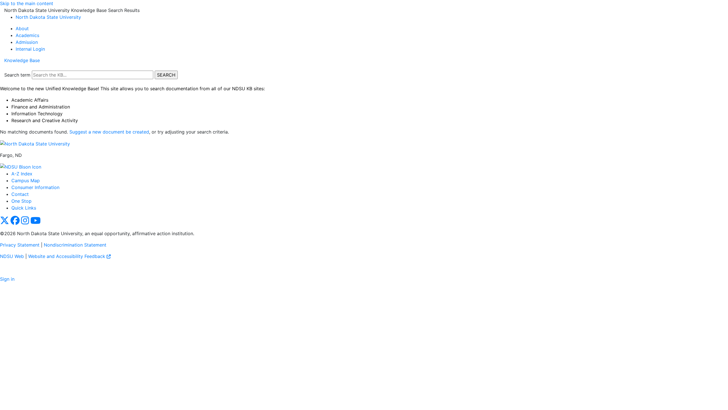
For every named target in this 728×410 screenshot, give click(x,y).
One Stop (21, 201)
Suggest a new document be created (109, 132)
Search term (17, 75)
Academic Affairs (29, 100)
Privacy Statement (20, 245)
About (22, 28)
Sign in (7, 279)
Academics (27, 35)
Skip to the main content (26, 3)
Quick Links (23, 208)
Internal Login (30, 49)
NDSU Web (12, 256)
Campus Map (25, 180)
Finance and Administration (40, 107)
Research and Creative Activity (44, 120)
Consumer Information (35, 187)
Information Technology (37, 113)
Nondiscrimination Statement (75, 245)
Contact (20, 194)
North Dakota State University (48, 17)
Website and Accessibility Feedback (67, 256)
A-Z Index (21, 174)
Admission (27, 42)
